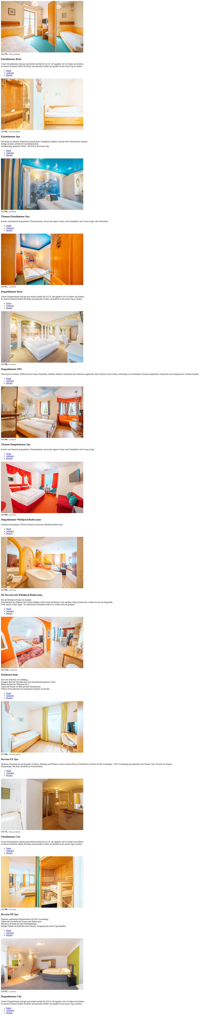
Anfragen (10, 73)
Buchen (9, 75)
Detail (8, 71)
